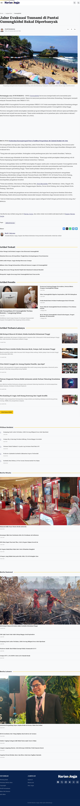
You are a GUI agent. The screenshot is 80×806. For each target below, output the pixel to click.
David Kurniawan (10, 29)
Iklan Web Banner (5, 791)
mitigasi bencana (10, 222)
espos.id (30, 779)
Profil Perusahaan (5, 788)
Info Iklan (3, 794)
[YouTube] (69, 782)
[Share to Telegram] (76, 228)
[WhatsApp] (77, 782)
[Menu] (1, 3)
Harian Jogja (28, 214)
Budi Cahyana (10, 233)
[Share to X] (67, 228)
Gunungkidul (34, 95)
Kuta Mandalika (42, 184)
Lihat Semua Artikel (6, 412)
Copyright (3, 785)
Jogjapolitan (8, 13)
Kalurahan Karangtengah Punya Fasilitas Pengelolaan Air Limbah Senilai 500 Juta (38, 141)
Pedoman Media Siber (6, 782)
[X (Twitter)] (61, 782)
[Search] (74, 2)
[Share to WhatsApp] (70, 228)
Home (1, 13)
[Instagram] (65, 782)
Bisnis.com (31, 782)
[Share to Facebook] (64, 228)
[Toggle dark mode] (78, 2)
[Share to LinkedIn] (73, 228)
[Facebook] (58, 782)
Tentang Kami (4, 779)
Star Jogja (31, 785)
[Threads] (73, 782)
